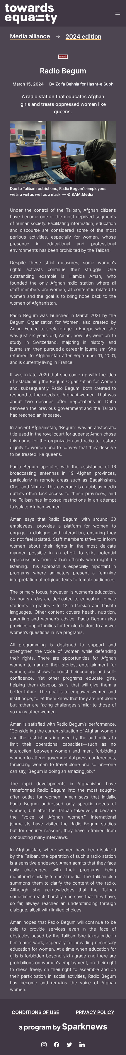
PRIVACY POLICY (95, 1012)
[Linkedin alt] (82, 1044)
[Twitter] (69, 1044)
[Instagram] (44, 1044)
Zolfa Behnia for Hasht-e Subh (84, 83)
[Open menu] (117, 13)
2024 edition (83, 36)
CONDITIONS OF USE (35, 1012)
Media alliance (30, 36)
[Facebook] (56, 1044)
